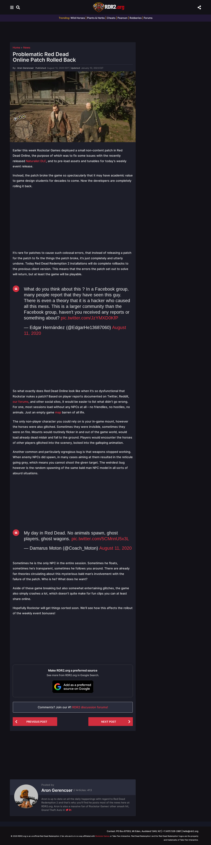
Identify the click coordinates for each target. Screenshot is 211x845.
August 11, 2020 (115, 548)
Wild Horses (78, 17)
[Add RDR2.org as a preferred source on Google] (73, 686)
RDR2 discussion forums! (90, 707)
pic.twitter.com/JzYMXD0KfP (89, 317)
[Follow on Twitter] (67, 810)
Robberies (136, 17)
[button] (12, 7)
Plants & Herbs (96, 17)
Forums (148, 17)
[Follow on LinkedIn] (70, 810)
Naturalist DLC (36, 161)
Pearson (122, 17)
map (58, 412)
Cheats (111, 17)
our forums (21, 401)
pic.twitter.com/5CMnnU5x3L (100, 538)
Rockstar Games (102, 836)
